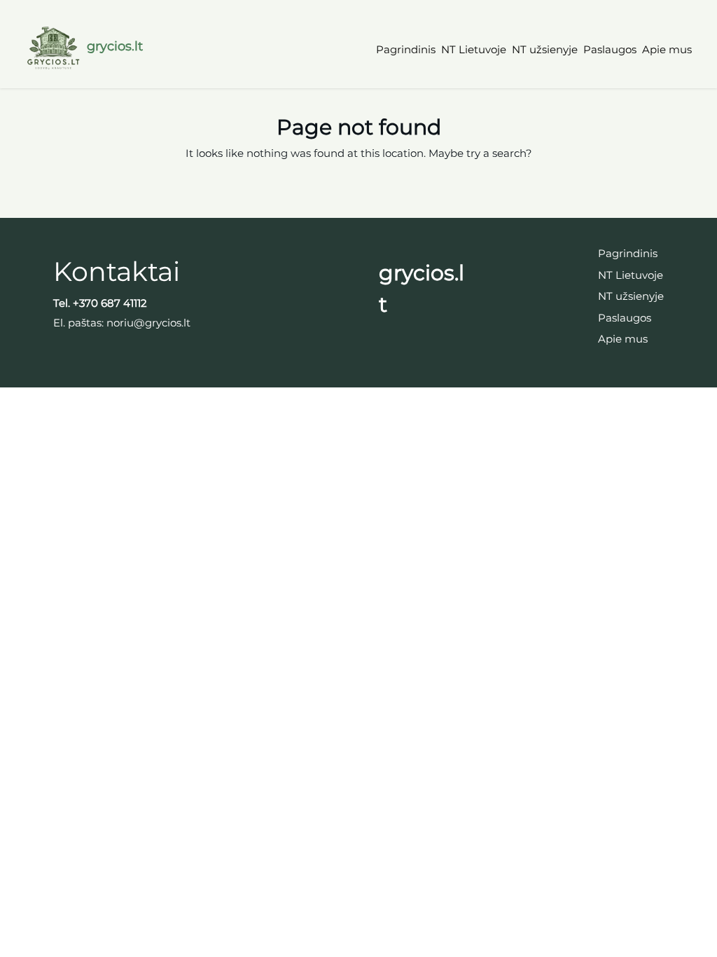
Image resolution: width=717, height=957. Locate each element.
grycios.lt (115, 46)
